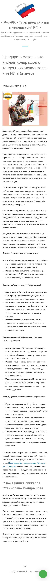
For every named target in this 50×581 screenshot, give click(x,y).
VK (25, 567)
